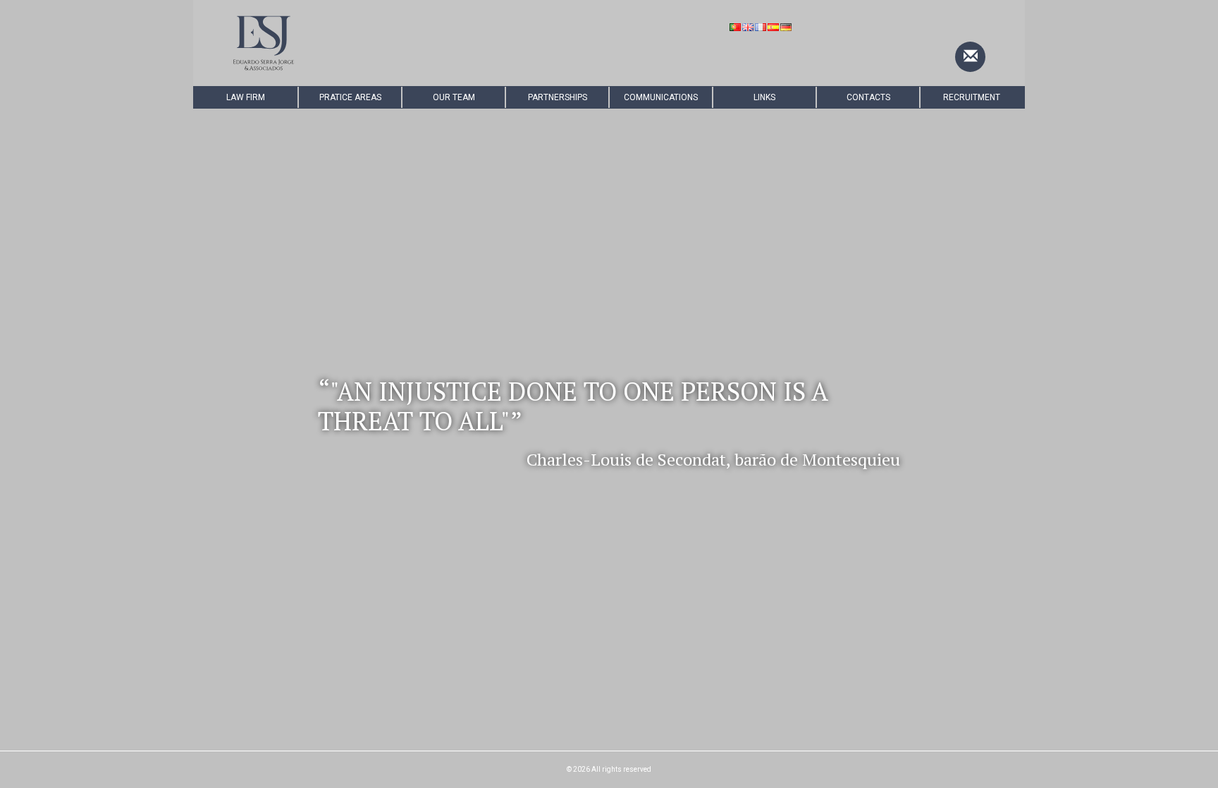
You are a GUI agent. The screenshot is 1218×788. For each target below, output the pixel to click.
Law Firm (245, 97)
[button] (255, 419)
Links (764, 97)
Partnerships (557, 97)
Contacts (868, 97)
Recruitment (971, 97)
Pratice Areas (350, 97)
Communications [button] (661, 97)
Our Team (454, 97)
